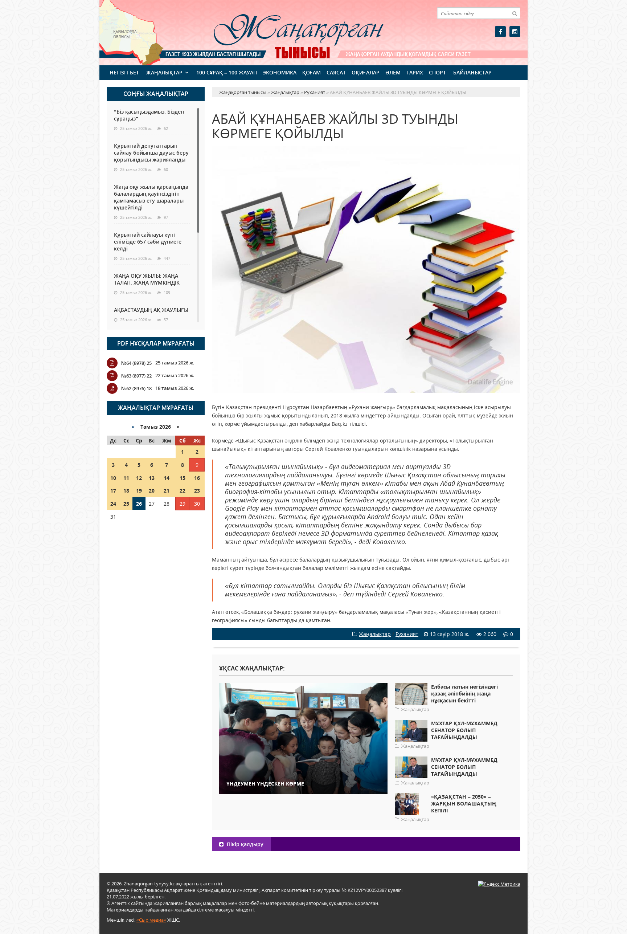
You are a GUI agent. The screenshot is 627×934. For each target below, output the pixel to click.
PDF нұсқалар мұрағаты (155, 343)
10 (113, 477)
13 (152, 477)
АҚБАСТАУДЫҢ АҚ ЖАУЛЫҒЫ (151, 309)
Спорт (437, 72)
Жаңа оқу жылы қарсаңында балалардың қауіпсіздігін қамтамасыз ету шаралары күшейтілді (151, 197)
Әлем (393, 72)
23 (197, 490)
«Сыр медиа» (151, 920)
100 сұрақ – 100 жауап (226, 72)
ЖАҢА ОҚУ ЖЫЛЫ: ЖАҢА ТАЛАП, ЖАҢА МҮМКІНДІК (147, 279)
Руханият (407, 634)
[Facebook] (500, 31)
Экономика (279, 72)
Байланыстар (472, 72)
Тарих (414, 72)
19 (139, 490)
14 (166, 477)
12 (139, 477)
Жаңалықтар (164, 72)
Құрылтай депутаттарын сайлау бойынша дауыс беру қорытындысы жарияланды (151, 152)
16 (197, 477)
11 (126, 477)
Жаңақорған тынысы (288, 31)
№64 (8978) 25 (136, 363)
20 (152, 490)
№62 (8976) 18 (136, 388)
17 (113, 490)
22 (182, 490)
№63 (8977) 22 (136, 375)
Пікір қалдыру (244, 844)
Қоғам (311, 72)
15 (182, 477)
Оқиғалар (366, 72)
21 (166, 490)
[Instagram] (514, 31)
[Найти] (514, 13)
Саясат (336, 72)
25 (126, 503)
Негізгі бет (124, 72)
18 (126, 490)
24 (113, 503)
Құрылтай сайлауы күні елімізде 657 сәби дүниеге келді (147, 241)
